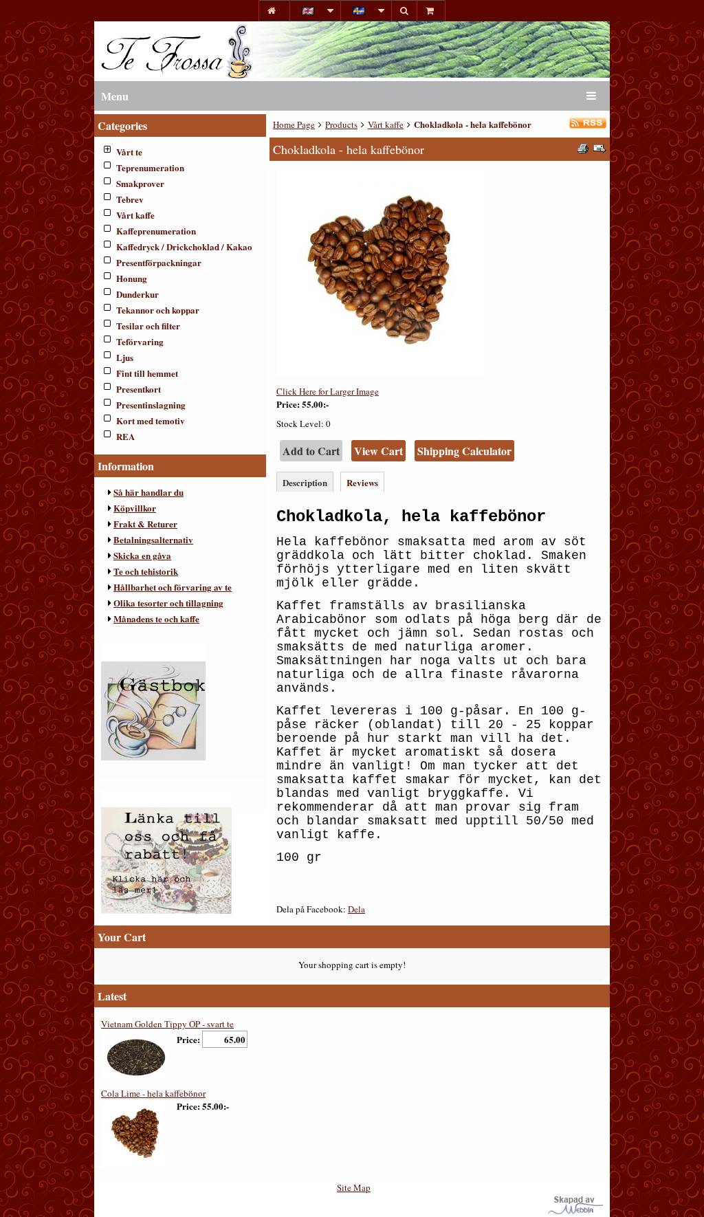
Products (341, 124)
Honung (131, 278)
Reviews (362, 482)
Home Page (294, 124)
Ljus (124, 357)
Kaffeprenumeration (156, 230)
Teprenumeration (150, 167)
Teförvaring (140, 341)
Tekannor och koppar (157, 309)
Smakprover (140, 183)
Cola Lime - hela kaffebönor (153, 1093)
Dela (356, 909)
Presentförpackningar (158, 262)
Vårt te (129, 151)
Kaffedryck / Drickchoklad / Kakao (184, 246)
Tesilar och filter (148, 325)
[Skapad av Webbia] (575, 1211)
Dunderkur (137, 293)
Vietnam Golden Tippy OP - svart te (167, 1024)
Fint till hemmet (147, 373)
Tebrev (130, 199)
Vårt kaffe (135, 214)
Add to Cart (311, 451)
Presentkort (138, 388)
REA (125, 436)
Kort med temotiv (150, 420)
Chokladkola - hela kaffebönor (472, 124)
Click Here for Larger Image (327, 391)
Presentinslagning (151, 404)
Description (305, 482)
